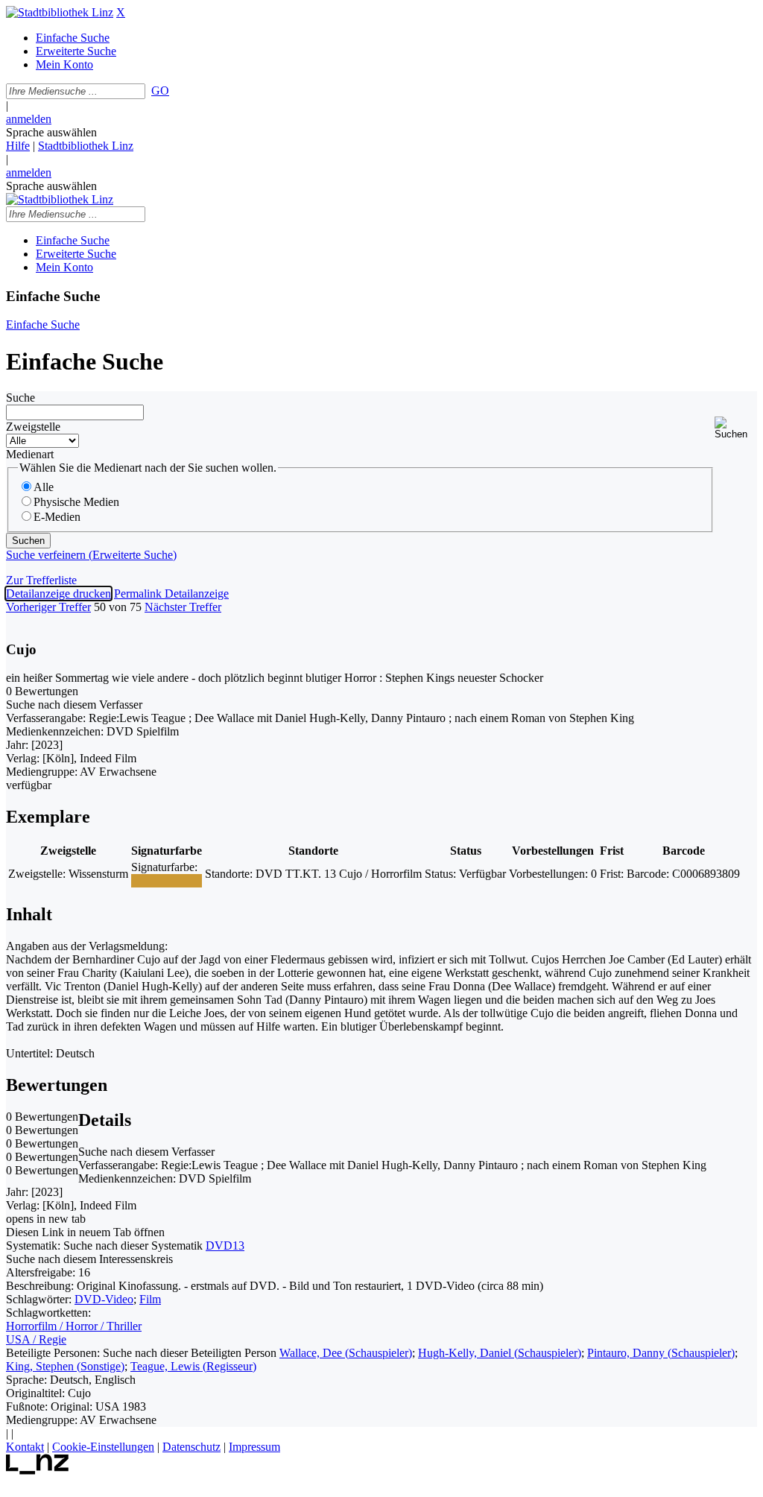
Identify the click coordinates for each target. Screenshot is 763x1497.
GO (160, 90)
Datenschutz (191, 1446)
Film (150, 1299)
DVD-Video (104, 1299)
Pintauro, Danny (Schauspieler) (661, 1352)
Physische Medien (76, 502)
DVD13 (225, 1245)
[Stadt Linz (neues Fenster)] (37, 1470)
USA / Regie (36, 1339)
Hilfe (18, 145)
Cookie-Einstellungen (103, 1446)
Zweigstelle (33, 426)
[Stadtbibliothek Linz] (59, 12)
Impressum (254, 1446)
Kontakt (25, 1446)
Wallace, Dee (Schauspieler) (345, 1352)
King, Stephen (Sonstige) (65, 1366)
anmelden (28, 119)
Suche (20, 397)
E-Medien (57, 516)
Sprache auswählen (51, 132)
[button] (736, 428)
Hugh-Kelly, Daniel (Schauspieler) (499, 1352)
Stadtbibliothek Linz (85, 145)
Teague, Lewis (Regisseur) (193, 1366)
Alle (44, 487)
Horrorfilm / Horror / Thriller (74, 1326)
